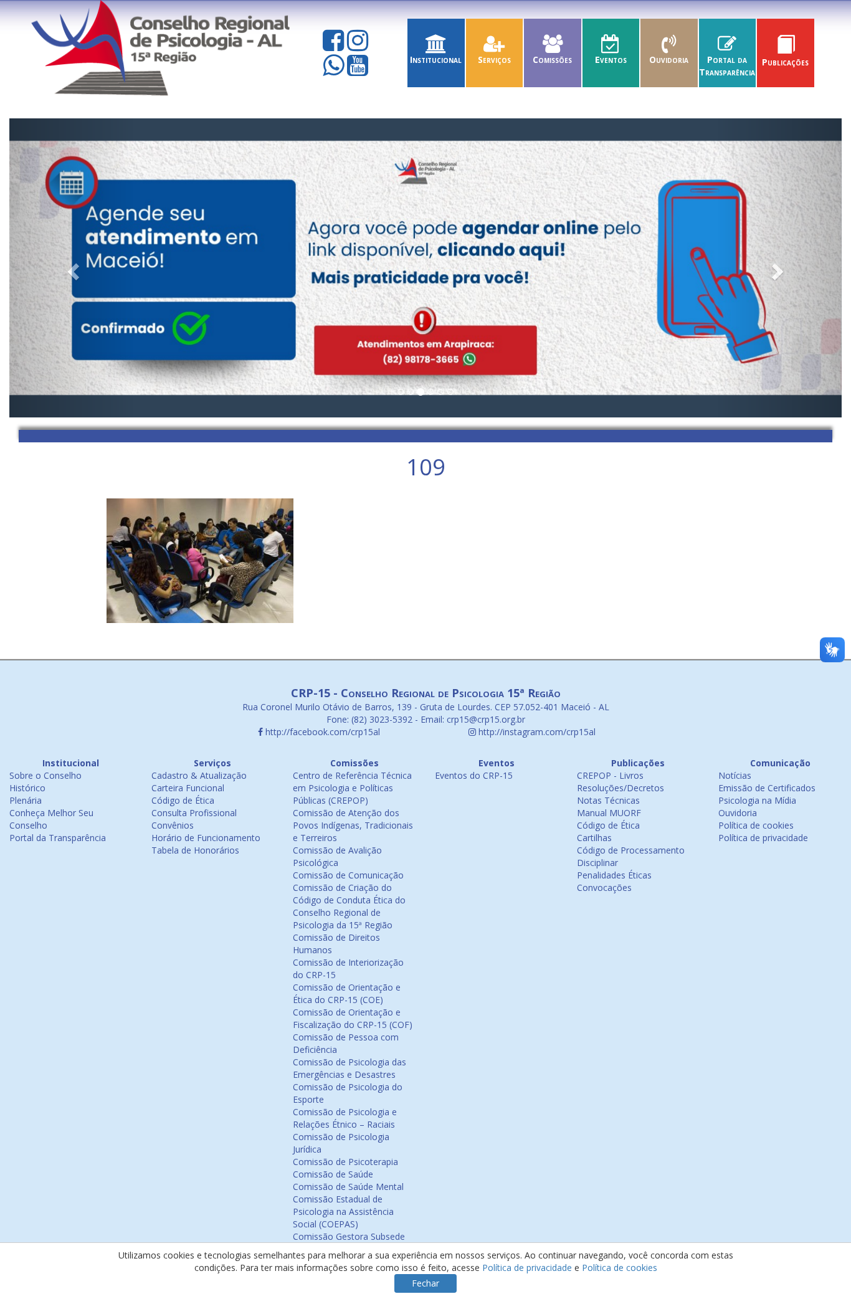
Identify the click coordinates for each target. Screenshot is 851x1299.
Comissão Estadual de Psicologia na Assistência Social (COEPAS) (343, 1211)
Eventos (611, 59)
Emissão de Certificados (766, 788)
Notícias (734, 775)
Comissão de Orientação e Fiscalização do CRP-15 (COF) (352, 1018)
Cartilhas (594, 838)
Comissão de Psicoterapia (345, 1162)
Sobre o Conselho (45, 775)
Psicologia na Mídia (757, 800)
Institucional (436, 59)
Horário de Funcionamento (205, 838)
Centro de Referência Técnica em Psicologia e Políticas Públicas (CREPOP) (352, 787)
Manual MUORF (609, 813)
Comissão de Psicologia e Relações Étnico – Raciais (345, 1118)
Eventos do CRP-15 (474, 775)
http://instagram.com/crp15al (536, 732)
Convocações (604, 887)
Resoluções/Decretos (620, 788)
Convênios (172, 825)
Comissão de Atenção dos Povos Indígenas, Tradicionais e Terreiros (353, 825)
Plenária (25, 800)
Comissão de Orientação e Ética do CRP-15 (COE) (347, 993)
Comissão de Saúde (333, 1174)
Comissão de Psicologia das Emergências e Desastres (349, 1068)
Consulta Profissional (194, 813)
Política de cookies (756, 825)
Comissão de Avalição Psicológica (337, 856)
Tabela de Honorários (195, 850)
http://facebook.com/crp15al (321, 732)
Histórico (27, 788)
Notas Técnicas (608, 800)
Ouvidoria (668, 59)
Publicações (785, 62)
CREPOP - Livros (610, 775)
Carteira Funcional (187, 788)
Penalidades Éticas (614, 875)
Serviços (494, 59)
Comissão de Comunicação (348, 875)
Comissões (552, 59)
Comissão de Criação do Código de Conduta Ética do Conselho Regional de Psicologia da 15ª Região (349, 906)
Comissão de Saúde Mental (348, 1186)
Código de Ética (182, 800)
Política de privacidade (763, 838)
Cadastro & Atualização (199, 775)
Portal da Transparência (727, 66)
